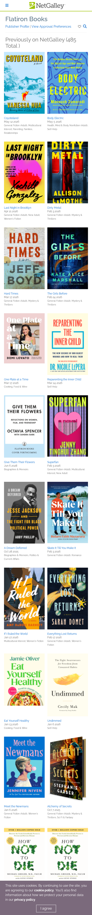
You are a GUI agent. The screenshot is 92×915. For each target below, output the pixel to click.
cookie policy (44, 890)
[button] (80, 26)
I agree (46, 908)
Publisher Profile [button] (17, 26)
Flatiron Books (26, 19)
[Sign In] (7, 5)
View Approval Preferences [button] (51, 26)
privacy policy (24, 899)
